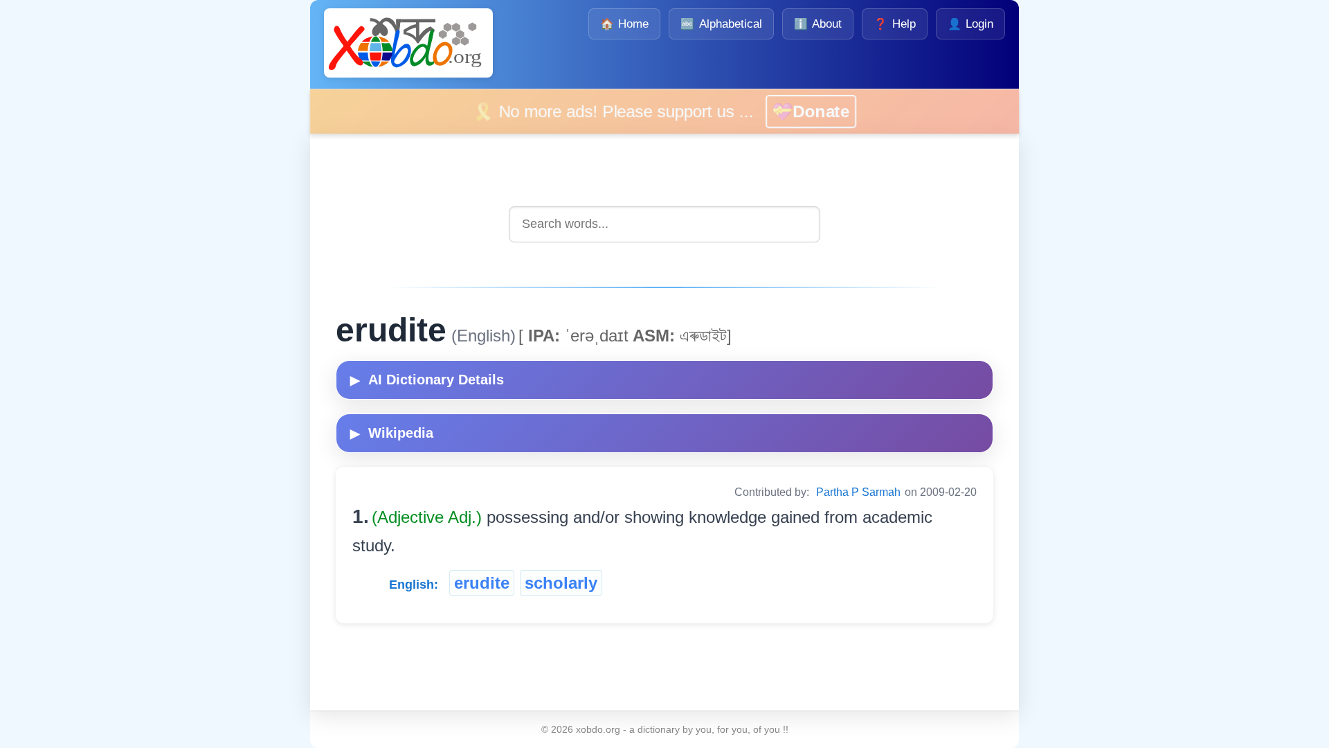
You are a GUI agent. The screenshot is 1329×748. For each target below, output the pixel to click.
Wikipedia (391, 432)
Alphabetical (720, 23)
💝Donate (830, 111)
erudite (481, 582)
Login (970, 23)
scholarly (561, 582)
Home (624, 23)
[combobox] (664, 224)
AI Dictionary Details (427, 379)
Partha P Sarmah (858, 492)
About (818, 23)
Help (894, 23)
